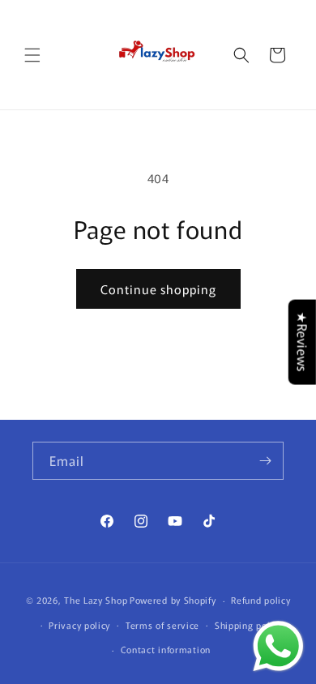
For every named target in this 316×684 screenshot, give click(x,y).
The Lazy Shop (95, 599)
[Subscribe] (265, 461)
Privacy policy (79, 624)
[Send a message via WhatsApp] (278, 646)
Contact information (166, 649)
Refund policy (260, 599)
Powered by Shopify (173, 599)
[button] (32, 55)
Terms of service (162, 624)
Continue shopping (158, 288)
